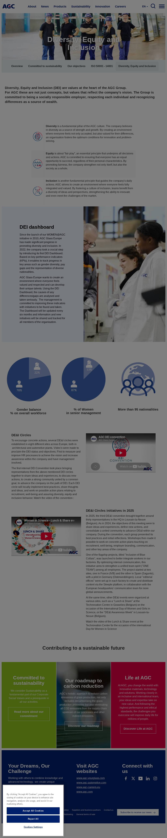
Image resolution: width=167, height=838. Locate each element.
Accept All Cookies (33, 811)
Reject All (33, 819)
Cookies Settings (33, 827)
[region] (33, 810)
